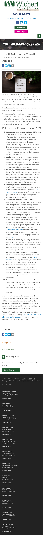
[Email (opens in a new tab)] (12, 66)
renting (11, 237)
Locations (31, 378)
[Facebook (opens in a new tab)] (17, 22)
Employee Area (24, 381)
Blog (24, 378)
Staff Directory (30, 18)
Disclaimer (13, 381)
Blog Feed (7, 342)
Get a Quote (8, 370)
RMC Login (21, 31)
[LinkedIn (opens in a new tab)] (21, 22)
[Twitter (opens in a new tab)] (25, 22)
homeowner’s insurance (14, 230)
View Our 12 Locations (15, 18)
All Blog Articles (9, 349)
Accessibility (36, 381)
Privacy (4, 381)
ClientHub (21, 28)
